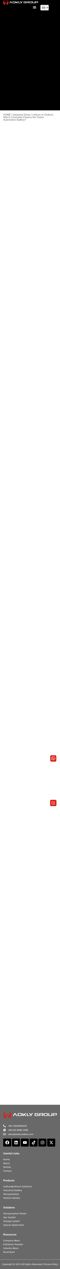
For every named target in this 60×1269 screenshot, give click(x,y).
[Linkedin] (16, 1143)
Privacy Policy (51, 1264)
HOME (7, 114)
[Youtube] (25, 1143)
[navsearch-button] (54, 7)
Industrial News (21, 114)
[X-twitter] (51, 1143)
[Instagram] (42, 1143)
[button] (34, 7)
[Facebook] (7, 1143)
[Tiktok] (34, 1143)
